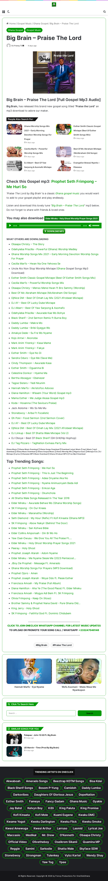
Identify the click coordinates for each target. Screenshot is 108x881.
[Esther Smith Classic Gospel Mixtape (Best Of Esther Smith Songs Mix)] (63, 129)
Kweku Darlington (43, 821)
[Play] (10, 225)
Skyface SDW (88, 848)
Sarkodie (46, 848)
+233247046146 (89, 630)
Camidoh (70, 788)
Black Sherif (43, 438)
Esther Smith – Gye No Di (26, 352)
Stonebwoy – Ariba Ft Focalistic (30, 413)
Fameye (34, 801)
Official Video (17, 842)
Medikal (31, 835)
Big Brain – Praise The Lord (68, 205)
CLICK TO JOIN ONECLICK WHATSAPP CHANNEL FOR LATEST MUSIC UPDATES (54, 625)
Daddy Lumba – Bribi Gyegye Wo (30, 327)
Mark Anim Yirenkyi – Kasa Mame (31, 342)
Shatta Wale (66, 848)
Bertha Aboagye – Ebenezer (28, 377)
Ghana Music (78, 801)
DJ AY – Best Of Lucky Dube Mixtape (33, 302)
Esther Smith (14, 801)
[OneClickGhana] (54, 4)
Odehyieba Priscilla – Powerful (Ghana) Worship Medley (44, 249)
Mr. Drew (48, 835)
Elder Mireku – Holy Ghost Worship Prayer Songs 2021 (72, 218)
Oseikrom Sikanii (66, 842)
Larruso (62, 828)
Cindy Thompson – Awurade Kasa (31, 363)
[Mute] (90, 225)
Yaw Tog (47, 862)
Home (12, 23)
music (76, 193)
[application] (54, 225)
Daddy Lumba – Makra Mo (26, 322)
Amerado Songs (37, 781)
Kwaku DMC (86, 815)
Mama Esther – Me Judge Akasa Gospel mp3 (37, 398)
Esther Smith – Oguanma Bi (27, 367)
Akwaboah (13, 781)
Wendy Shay (94, 855)
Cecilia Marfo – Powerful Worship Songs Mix (37, 282)
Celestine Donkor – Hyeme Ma (29, 373)
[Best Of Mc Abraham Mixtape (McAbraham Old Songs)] (63, 152)
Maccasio (13, 835)
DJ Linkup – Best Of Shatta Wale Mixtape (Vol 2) (40, 433)
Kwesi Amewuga (16, 828)
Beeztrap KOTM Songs (68, 781)
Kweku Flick (68, 821)
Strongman (33, 855)
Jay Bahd (15, 808)
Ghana (61, 268)
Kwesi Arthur (42, 828)
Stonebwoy (12, 855)
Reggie (15, 848)
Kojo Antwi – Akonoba (24, 338)
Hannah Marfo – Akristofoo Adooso (32, 388)
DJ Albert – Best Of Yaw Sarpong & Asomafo (38, 307)
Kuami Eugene (63, 815)
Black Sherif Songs (20, 788)
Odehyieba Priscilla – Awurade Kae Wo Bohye (38, 312)
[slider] (96, 225)
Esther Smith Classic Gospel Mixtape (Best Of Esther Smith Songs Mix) (87, 130)
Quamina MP (91, 842)
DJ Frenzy (16, 46)
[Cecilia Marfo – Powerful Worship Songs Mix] (14, 152)
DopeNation (87, 794)
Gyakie (97, 801)
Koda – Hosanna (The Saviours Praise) (34, 403)
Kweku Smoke (91, 821)
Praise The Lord (63, 645)
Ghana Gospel (40, 23)
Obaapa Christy (90, 835)
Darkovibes (21, 794)
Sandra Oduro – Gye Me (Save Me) (31, 358)
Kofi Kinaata (21, 815)
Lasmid (78, 828)
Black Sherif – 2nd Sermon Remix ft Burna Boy (39, 317)
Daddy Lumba (91, 788)
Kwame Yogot (16, 821)
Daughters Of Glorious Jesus (53, 794)
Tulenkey (53, 855)
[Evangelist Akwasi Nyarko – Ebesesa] (63, 166)
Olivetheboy (40, 842)
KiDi (51, 808)
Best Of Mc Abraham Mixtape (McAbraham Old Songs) (44, 292)
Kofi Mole (41, 815)
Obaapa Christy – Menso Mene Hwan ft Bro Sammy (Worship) (48, 287)
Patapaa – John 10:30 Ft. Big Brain (40, 735)
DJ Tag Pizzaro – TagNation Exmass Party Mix (39, 443)
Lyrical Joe (95, 828)
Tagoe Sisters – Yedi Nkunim (28, 383)
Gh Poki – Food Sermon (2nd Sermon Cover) (37, 418)
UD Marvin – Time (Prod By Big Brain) (41, 747)
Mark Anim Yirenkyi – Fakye (27, 348)
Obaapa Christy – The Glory (27, 244)
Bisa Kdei (96, 781)
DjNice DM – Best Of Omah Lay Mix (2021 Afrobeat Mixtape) (47, 297)
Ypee (62, 862)
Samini (29, 848)
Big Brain (42, 645)
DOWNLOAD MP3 (55, 231)
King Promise (89, 808)
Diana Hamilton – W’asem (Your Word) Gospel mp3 (41, 393)
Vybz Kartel (73, 855)
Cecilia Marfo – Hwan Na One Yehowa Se (35, 263)
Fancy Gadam (55, 801)
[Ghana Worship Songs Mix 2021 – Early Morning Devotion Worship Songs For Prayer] (14, 129)
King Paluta (67, 808)
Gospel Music (24, 23)
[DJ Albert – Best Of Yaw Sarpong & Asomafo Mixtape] (14, 166)
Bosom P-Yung (48, 788)
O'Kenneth (67, 835)
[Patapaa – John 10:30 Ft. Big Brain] (14, 739)
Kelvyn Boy (35, 808)
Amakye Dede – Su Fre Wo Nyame (31, 332)
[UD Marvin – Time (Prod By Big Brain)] (14, 751)
